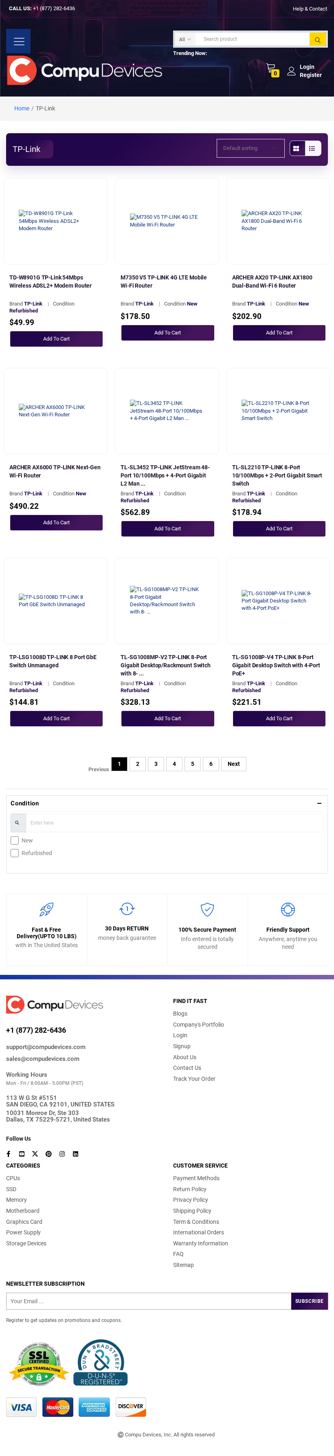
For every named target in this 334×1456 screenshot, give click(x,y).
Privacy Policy (190, 1199)
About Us (184, 1057)
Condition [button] (25, 803)
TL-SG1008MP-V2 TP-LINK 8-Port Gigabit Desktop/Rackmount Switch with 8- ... (166, 665)
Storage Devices (26, 1243)
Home (21, 108)
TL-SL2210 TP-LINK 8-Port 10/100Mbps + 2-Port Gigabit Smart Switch (277, 475)
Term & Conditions (196, 1221)
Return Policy (190, 1189)
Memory (16, 1199)
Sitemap (183, 1265)
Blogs (180, 1013)
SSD (11, 1189)
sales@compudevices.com (42, 1058)
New (27, 840)
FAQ (178, 1254)
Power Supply (23, 1232)
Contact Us (187, 1068)
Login (180, 1035)
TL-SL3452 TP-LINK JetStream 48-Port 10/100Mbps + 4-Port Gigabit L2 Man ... (165, 475)
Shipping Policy (192, 1210)
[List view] (313, 148)
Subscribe (309, 1301)
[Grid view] (297, 148)
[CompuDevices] (86, 70)
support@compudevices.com (46, 1047)
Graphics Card (24, 1221)
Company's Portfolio (198, 1024)
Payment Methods (196, 1178)
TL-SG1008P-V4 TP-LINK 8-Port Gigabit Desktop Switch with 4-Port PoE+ (276, 665)
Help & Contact (310, 8)
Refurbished (37, 853)
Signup (182, 1046)
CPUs (13, 1178)
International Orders (198, 1232)
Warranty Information (200, 1243)
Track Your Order (194, 1079)
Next (234, 764)
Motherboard (23, 1210)
